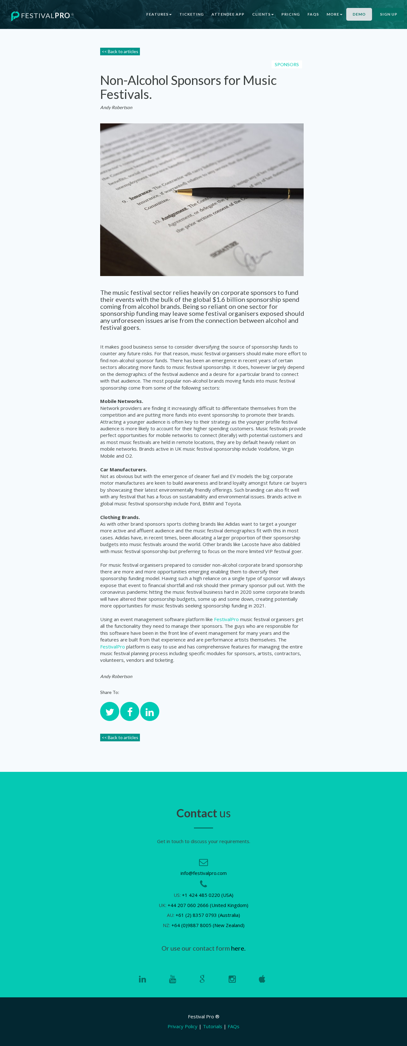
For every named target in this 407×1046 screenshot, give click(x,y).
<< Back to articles (120, 51)
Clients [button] (261, 14)
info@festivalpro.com (204, 873)
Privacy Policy (182, 1026)
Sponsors (287, 64)
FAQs (313, 14)
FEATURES (157, 14)
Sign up (388, 14)
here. (238, 948)
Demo (359, 14)
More (333, 14)
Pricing (290, 14)
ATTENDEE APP (228, 14)
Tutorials (212, 1026)
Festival (46, 15)
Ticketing (191, 14)
